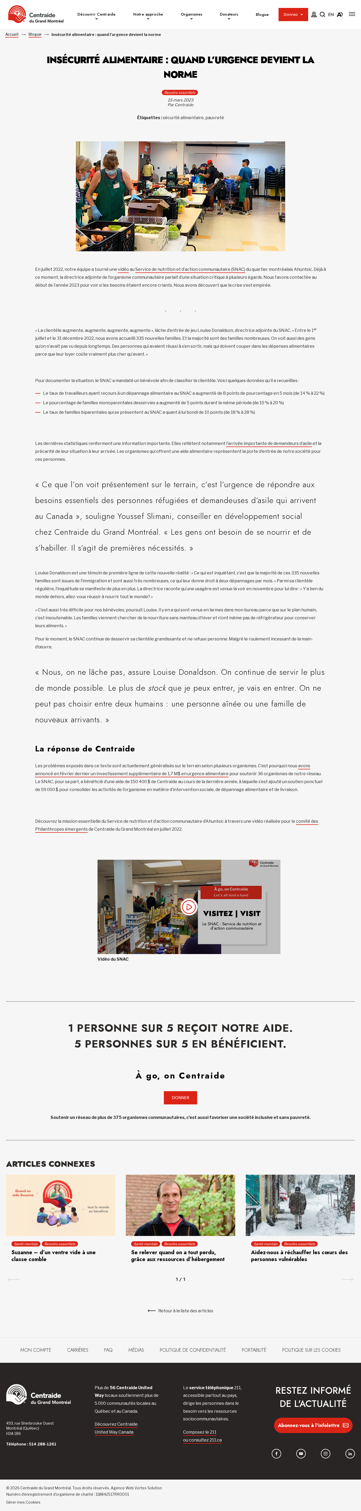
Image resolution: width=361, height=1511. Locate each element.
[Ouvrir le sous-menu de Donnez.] (302, 14)
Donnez (291, 14)
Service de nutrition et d (159, 269)
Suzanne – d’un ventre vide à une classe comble (53, 1256)
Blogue (262, 14)
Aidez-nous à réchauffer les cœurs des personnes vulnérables (299, 1256)
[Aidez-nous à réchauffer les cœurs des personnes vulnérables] (300, 1205)
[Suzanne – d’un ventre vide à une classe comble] (60, 1205)
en (331, 15)
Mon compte (35, 1350)
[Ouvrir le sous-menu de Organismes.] (191, 19)
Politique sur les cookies (311, 1350)
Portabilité (254, 1350)
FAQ (108, 1350)
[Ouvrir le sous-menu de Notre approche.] (148, 19)
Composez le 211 (199, 1432)
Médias (136, 1350)
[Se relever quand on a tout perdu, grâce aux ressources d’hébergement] (180, 1205)
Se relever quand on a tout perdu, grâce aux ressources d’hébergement (178, 1256)
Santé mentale (26, 1244)
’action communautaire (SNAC (214, 269)
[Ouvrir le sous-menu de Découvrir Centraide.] (96, 19)
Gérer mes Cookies (23, 1502)
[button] (352, 14)
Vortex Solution (148, 1488)
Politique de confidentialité (193, 1350)
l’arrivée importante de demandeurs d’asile (269, 443)
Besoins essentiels (179, 92)
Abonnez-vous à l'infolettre (309, 1425)
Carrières (77, 1350)
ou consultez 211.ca (202, 1440)
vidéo (123, 269)
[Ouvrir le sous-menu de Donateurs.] (229, 19)
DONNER (180, 1098)
